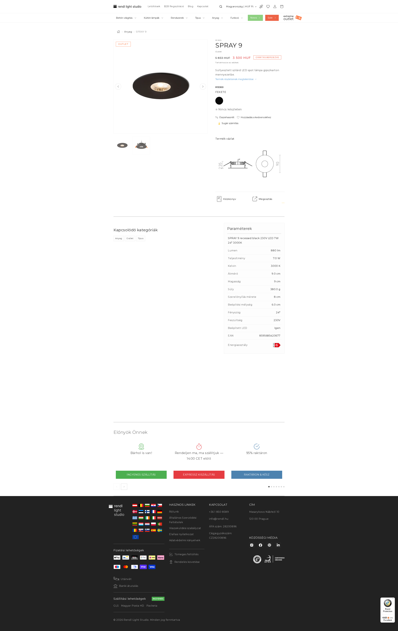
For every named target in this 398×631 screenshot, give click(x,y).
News (253, 17)
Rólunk (174, 511)
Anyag (215, 17)
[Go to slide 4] (276, 486)
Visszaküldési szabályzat (185, 528)
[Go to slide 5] (279, 486)
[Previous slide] (118, 86)
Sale (270, 17)
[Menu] (393, 599)
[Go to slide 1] (269, 486)
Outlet (130, 238)
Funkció (234, 17)
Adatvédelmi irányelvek (184, 540)
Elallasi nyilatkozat (181, 534)
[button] (220, 6)
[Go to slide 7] (284, 486)
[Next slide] (203, 86)
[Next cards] (124, 487)
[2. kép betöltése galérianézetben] (141, 145)
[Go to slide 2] (271, 486)
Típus (198, 17)
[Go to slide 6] (281, 486)
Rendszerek (177, 17)
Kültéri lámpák (151, 17)
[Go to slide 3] (274, 486)
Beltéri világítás (124, 17)
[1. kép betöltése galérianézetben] (122, 145)
